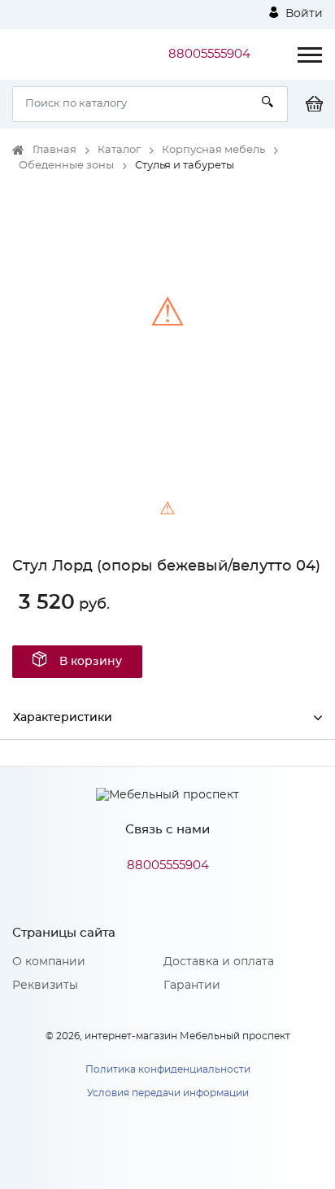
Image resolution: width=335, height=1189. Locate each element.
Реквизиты (45, 985)
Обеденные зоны (66, 165)
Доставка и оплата (218, 962)
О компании (48, 962)
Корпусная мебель (213, 150)
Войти (302, 14)
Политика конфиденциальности (167, 1069)
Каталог (119, 150)
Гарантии (191, 985)
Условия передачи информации (168, 1093)
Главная (54, 150)
